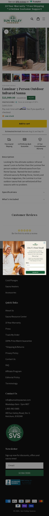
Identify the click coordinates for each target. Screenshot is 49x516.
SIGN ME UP (35, 272)
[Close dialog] (44, 243)
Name (27, 262)
